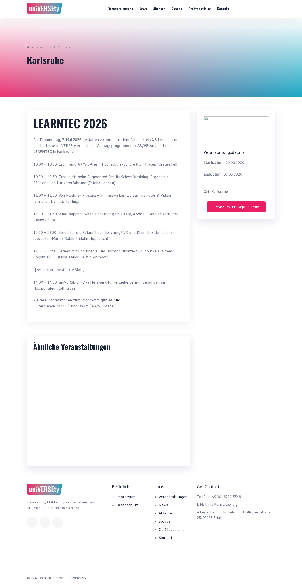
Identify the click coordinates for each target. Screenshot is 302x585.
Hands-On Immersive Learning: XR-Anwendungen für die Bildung (147, 459)
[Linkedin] (45, 522)
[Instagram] (57, 522)
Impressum (126, 496)
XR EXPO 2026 (55, 453)
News (143, 8)
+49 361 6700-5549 (225, 496)
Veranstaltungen (120, 8)
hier (117, 300)
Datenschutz (127, 505)
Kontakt (223, 8)
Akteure (159, 8)
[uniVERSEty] (45, 8)
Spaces (176, 8)
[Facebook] (32, 522)
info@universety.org (222, 504)
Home (31, 47)
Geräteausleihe (199, 8)
